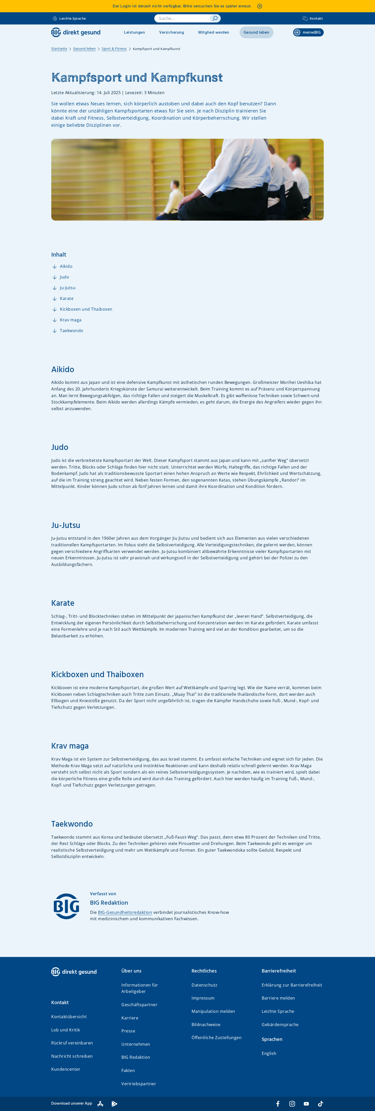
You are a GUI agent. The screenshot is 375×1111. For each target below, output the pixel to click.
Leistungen (134, 32)
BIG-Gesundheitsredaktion (125, 912)
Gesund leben (256, 32)
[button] (82, 1003)
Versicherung (171, 32)
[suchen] (215, 18)
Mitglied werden (213, 32)
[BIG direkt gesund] (75, 32)
